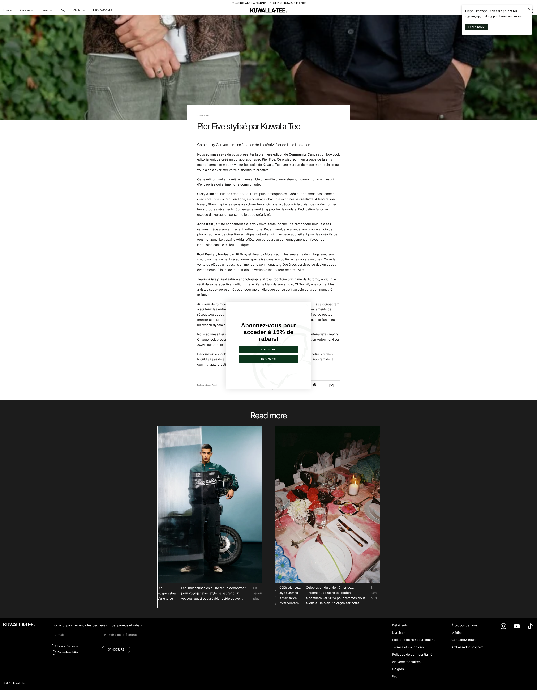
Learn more (476, 27)
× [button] (529, 8)
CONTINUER (268, 349)
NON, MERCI (268, 359)
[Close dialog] (307, 305)
